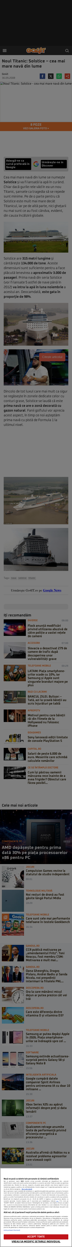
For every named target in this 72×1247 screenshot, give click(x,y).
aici (57, 1201)
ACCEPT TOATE (36, 1237)
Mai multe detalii (27, 1189)
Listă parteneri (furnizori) (12, 1230)
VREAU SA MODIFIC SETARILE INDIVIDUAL (36, 1242)
